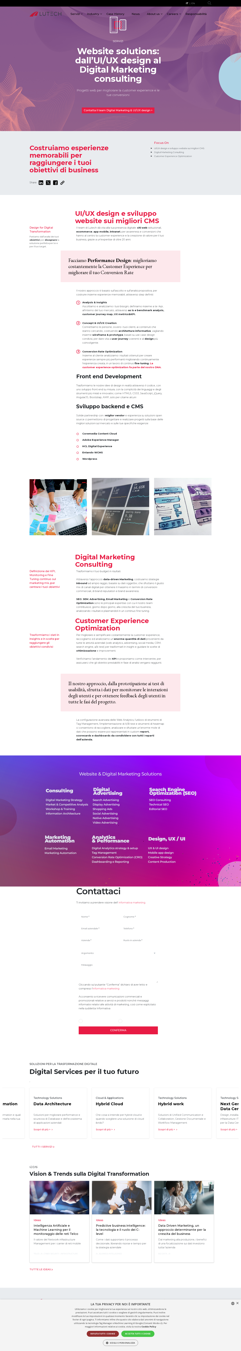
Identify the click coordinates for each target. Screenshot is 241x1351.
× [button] (237, 1303)
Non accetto (129, 1021)
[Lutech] (45, 14)
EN (193, 3)
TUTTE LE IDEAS (40, 1269)
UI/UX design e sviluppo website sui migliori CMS (179, 148)
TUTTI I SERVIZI (42, 1146)
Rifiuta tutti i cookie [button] (102, 1333)
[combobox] (232, 1303)
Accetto (87, 1021)
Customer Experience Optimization (173, 156)
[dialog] (120, 1325)
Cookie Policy (148, 1326)
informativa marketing (131, 902)
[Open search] (209, 3)
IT (187, 3)
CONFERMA (118, 1030)
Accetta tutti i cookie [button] (138, 1333)
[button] (120, 1343)
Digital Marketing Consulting (169, 152)
